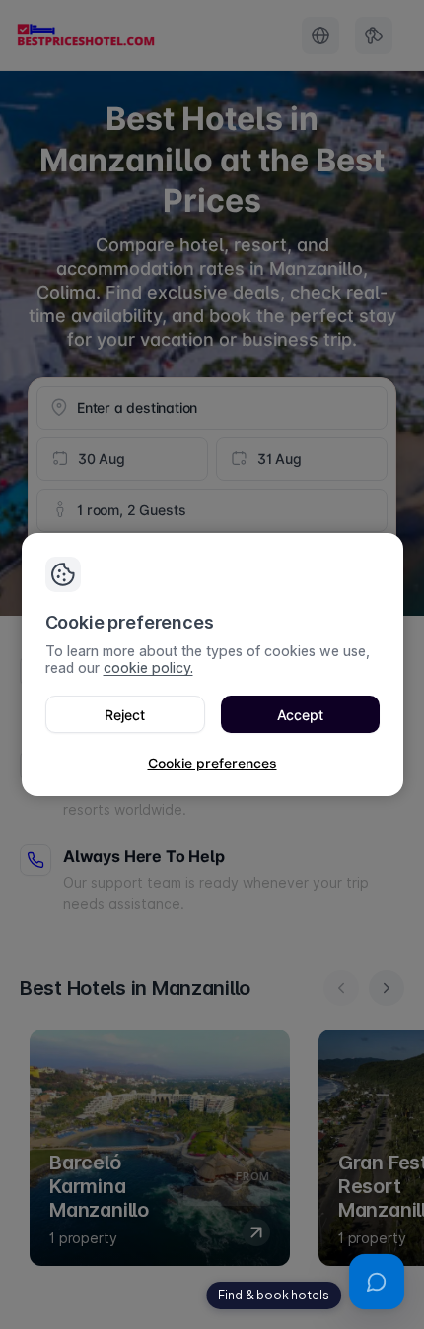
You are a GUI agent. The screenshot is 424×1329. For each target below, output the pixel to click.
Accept (300, 714)
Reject (125, 714)
